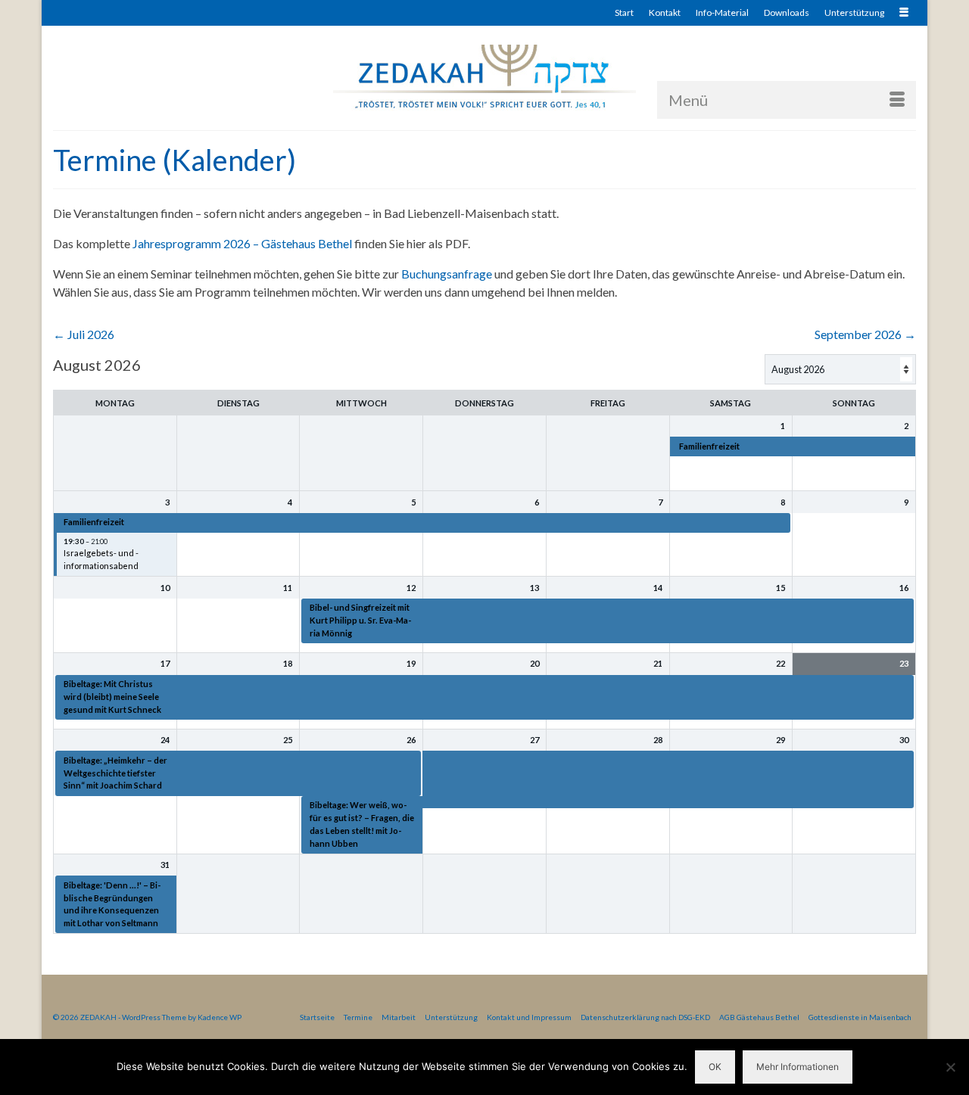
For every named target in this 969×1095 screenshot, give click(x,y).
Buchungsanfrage (446, 273)
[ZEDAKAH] (484, 77)
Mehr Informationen (797, 1066)
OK (715, 1066)
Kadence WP (219, 1017)
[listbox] (840, 369)
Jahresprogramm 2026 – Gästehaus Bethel (242, 243)
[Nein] (950, 1067)
